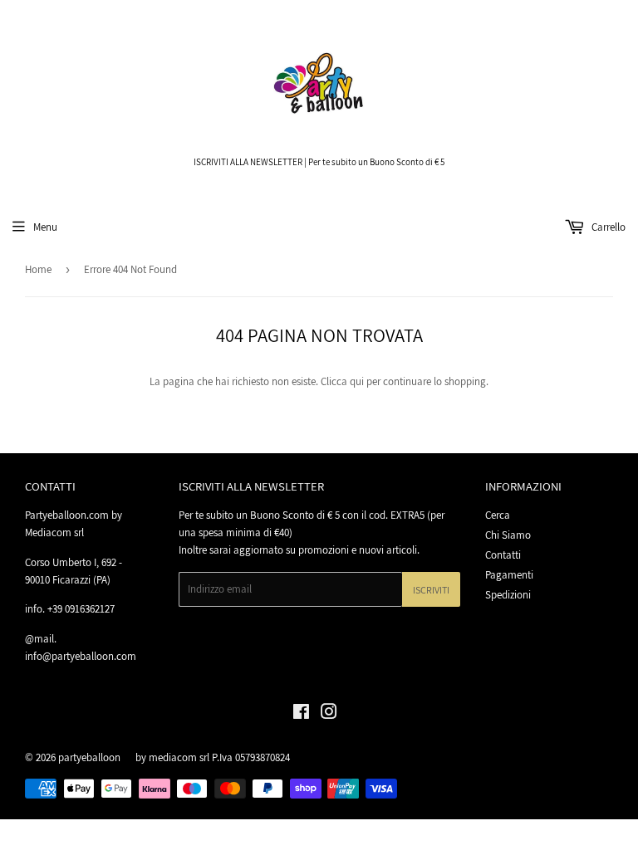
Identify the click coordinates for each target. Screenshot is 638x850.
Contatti (503, 555)
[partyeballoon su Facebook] (301, 714)
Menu (45, 227)
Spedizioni (508, 595)
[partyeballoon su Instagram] (329, 714)
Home (38, 269)
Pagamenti (509, 575)
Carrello (607, 227)
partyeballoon (89, 757)
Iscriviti (431, 590)
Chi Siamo (508, 535)
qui (357, 381)
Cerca (497, 515)
